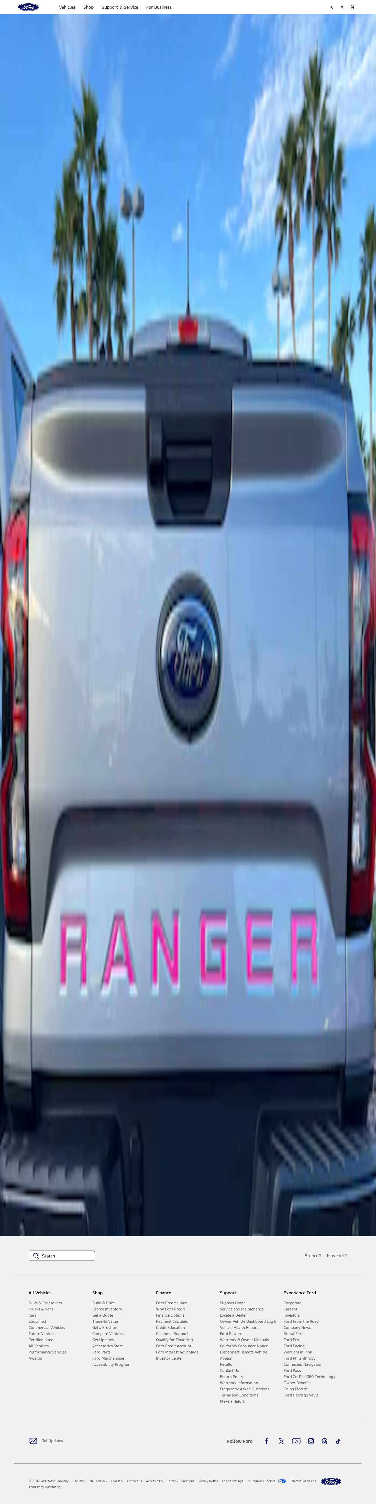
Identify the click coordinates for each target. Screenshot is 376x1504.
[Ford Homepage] (331, 1481)
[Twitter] (282, 1441)
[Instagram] (311, 1441)
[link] (78, 1481)
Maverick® (337, 1255)
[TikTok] (338, 1441)
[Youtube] (296, 1441)
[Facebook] (268, 1441)
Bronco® (313, 1255)
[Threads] (325, 1441)
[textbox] (62, 1256)
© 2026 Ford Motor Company (49, 1481)
